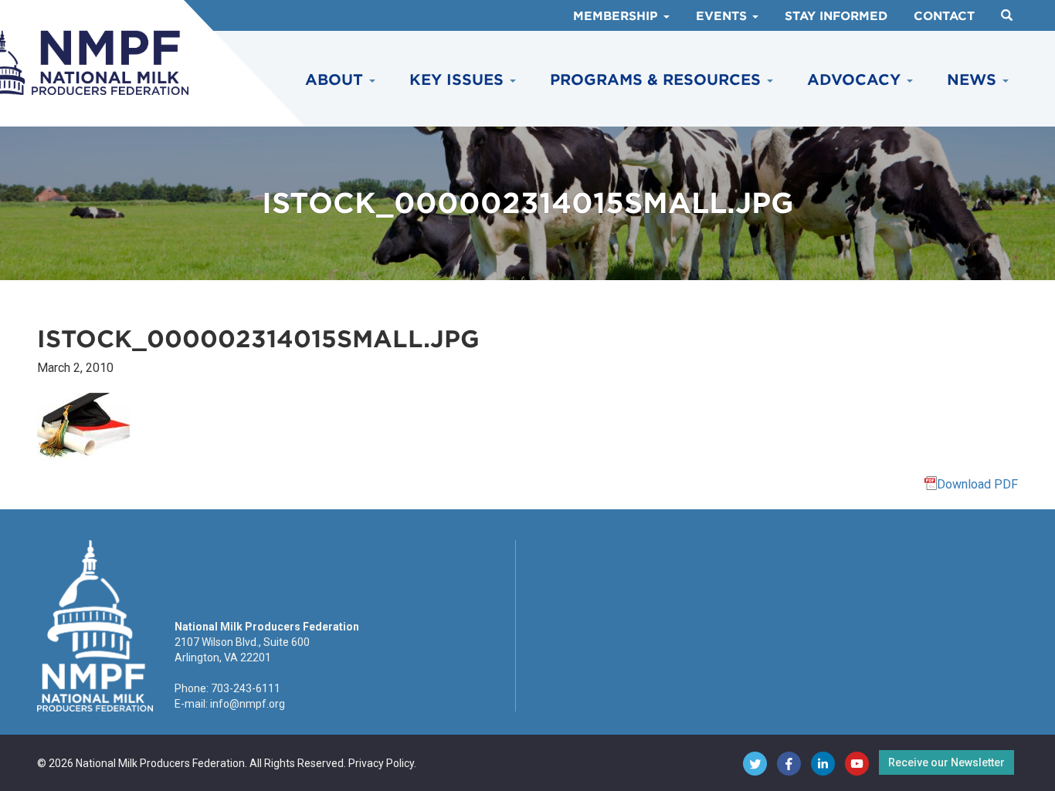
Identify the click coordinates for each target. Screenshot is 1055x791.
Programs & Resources (657, 80)
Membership (617, 16)
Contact (944, 16)
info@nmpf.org (247, 704)
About (336, 80)
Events (723, 16)
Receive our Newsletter (946, 762)
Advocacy (856, 80)
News (974, 80)
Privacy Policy (381, 763)
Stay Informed (836, 16)
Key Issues (458, 80)
